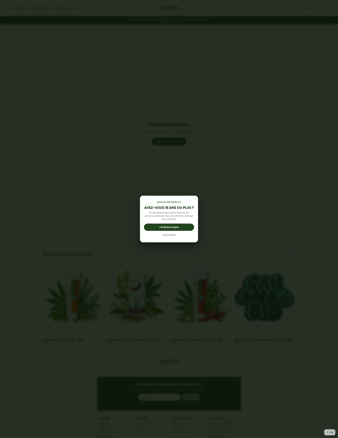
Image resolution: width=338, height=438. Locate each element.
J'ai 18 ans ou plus (169, 227)
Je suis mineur (169, 234)
